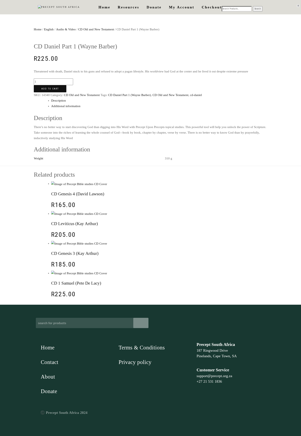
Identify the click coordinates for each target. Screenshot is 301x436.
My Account (181, 7)
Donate (154, 7)
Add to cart (50, 88)
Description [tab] (58, 100)
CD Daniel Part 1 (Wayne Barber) (129, 95)
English (49, 29)
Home (104, 7)
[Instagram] (236, 416)
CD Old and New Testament (96, 29)
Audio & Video (66, 29)
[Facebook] (201, 416)
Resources (128, 7)
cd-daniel (196, 95)
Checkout (212, 7)
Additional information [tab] (65, 106)
